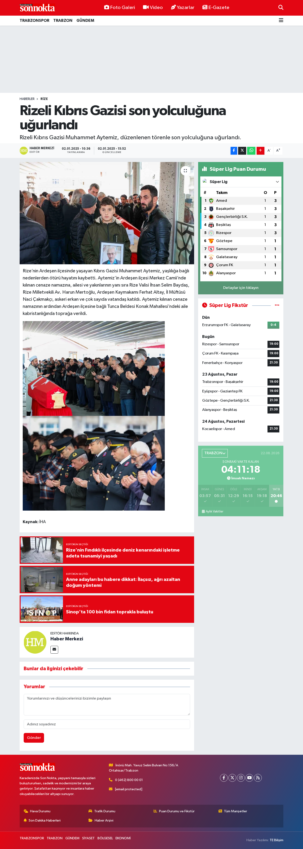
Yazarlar (185, 7)
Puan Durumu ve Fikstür (177, 811)
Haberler (27, 99)
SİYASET (88, 838)
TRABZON (62, 20)
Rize (44, 99)
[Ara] (280, 8)
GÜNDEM (85, 20)
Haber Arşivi (104, 820)
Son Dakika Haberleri (45, 820)
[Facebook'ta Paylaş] (234, 151)
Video (156, 7)
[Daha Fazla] (260, 151)
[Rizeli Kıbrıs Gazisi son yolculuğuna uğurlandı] (107, 213)
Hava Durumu (40, 811)
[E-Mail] (54, 650)
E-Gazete (218, 7)
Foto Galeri (122, 7)
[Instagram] (241, 778)
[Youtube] (249, 778)
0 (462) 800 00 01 (129, 780)
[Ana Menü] (281, 21)
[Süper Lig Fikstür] (277, 305)
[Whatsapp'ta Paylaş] (251, 151)
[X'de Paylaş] (242, 151)
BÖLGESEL (105, 838)
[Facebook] (224, 778)
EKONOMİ (123, 838)
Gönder (34, 738)
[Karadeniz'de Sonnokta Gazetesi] (37, 7)
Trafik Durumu (104, 811)
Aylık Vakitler (214, 511)
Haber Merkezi (66, 639)
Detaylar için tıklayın (240, 288)
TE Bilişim (276, 840)
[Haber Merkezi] (35, 642)
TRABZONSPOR (34, 20)
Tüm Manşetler (235, 811)
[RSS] (258, 778)
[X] (232, 778)
